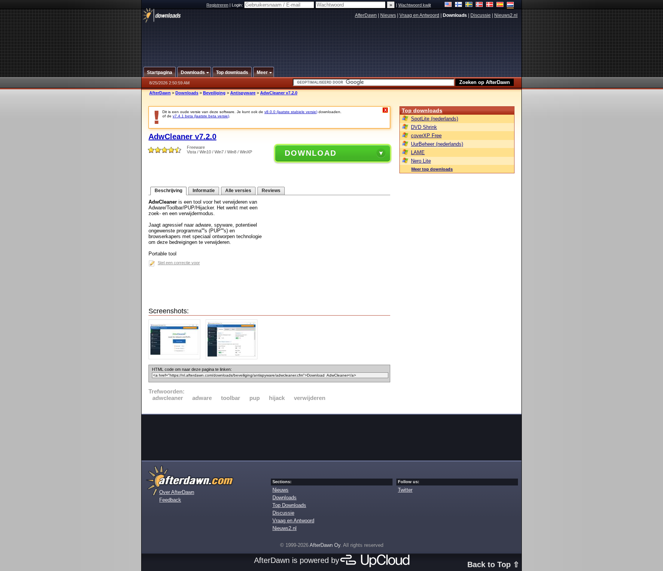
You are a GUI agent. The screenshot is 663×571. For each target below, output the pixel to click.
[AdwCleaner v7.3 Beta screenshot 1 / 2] (176, 357)
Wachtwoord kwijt (414, 5)
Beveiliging (214, 93)
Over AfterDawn (176, 492)
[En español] (500, 5)
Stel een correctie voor (179, 262)
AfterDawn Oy (325, 545)
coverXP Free (426, 135)
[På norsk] (479, 5)
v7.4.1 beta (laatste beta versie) (201, 116)
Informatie (204, 190)
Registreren (217, 5)
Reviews (271, 190)
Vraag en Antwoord (419, 15)
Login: (238, 5)
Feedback (170, 500)
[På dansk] (489, 5)
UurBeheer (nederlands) (437, 144)
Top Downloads (289, 505)
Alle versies (238, 190)
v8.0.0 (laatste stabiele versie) (290, 112)
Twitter (405, 490)
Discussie (480, 15)
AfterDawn (366, 15)
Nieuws (388, 15)
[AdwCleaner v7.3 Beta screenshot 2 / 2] (233, 357)
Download (310, 153)
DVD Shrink (424, 127)
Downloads (186, 93)
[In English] (448, 5)
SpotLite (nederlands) (434, 119)
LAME (418, 152)
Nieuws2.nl (506, 15)
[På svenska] (469, 5)
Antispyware (243, 93)
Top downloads (422, 110)
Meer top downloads (432, 169)
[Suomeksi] (458, 5)
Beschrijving (168, 190)
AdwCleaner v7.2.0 (278, 93)
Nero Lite (421, 161)
